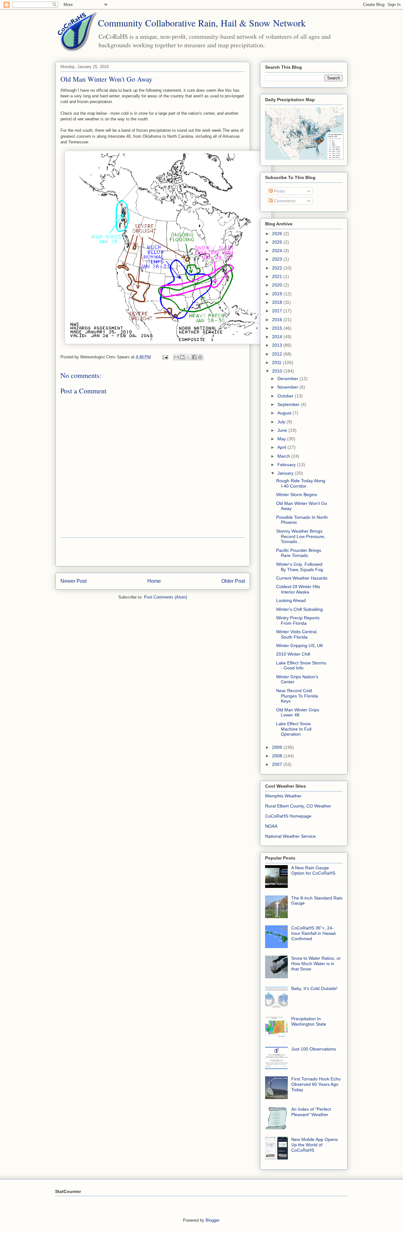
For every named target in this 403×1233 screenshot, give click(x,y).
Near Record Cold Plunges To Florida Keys (297, 696)
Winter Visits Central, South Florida (297, 634)
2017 (277, 310)
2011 (277, 362)
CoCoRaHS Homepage (288, 816)
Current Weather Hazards (301, 578)
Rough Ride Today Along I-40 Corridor (300, 483)
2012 (277, 353)
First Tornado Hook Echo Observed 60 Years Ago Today (316, 1084)
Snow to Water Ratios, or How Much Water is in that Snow (316, 963)
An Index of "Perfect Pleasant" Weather (311, 1112)
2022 (277, 267)
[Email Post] (164, 357)
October (286, 395)
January (286, 473)
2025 (277, 242)
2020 (277, 284)
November (288, 387)
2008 (277, 755)
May (282, 438)
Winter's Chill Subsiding (299, 609)
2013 (277, 345)
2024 (277, 250)
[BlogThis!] (182, 357)
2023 (277, 259)
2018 (277, 302)
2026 (277, 233)
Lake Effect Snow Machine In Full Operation (293, 729)
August (284, 412)
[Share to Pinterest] (200, 357)
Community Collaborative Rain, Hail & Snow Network (202, 22)
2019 (277, 293)
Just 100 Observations (313, 1048)
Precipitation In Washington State (308, 1021)
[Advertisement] (152, 551)
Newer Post (73, 581)
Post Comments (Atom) (165, 597)
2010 (277, 370)
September (289, 404)
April (282, 447)
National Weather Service (290, 836)
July (282, 421)
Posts (279, 191)
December (288, 378)
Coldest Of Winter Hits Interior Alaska (298, 589)
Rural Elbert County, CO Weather (298, 805)
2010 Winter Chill (293, 654)
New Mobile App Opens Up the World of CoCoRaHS (314, 1145)
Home (154, 581)
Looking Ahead (291, 600)
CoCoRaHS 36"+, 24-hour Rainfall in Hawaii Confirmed (313, 933)
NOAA (271, 826)
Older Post (233, 581)
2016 (277, 319)
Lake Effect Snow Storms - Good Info (301, 665)
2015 (277, 328)
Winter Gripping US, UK (299, 645)
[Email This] (176, 357)
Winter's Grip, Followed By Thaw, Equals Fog (299, 567)
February (287, 464)
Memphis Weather (283, 795)
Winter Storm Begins (296, 494)
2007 (277, 764)
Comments (284, 200)
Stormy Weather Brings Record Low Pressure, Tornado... (300, 536)
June (282, 430)
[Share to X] (188, 357)
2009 (277, 747)
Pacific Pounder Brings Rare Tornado (298, 553)
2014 (277, 336)
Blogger (212, 1220)
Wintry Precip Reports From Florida (298, 620)
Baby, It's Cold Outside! (314, 988)
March (284, 456)
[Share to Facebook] (194, 357)
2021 (277, 276)
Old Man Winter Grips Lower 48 (297, 712)
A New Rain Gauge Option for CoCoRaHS (313, 870)
